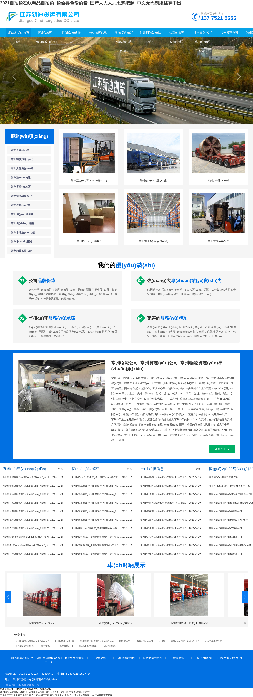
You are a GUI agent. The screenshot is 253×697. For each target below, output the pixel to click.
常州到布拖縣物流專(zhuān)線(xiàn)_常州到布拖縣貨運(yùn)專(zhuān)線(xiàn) (33, 554)
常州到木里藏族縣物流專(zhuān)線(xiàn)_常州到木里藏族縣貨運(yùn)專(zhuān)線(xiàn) (33, 477)
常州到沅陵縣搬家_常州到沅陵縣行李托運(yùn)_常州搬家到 (101, 545)
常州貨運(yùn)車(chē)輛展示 (115, 623)
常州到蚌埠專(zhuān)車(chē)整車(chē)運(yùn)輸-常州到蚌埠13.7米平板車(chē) (170, 494)
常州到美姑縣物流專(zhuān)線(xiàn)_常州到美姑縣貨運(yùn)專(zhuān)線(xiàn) (33, 494)
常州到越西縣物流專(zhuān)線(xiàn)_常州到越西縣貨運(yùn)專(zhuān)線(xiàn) (33, 511)
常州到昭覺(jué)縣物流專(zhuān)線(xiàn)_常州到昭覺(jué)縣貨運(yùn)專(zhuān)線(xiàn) (33, 537)
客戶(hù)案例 (204, 657)
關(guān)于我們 (152, 657)
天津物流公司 (47, 645)
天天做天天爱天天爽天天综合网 (15, 695)
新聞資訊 (178, 657)
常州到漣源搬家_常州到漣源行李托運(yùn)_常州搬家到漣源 (101, 511)
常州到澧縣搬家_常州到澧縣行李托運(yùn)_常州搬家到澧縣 (101, 494)
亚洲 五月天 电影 (58, 695)
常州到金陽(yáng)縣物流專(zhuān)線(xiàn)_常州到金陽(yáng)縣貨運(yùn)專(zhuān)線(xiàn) (33, 545)
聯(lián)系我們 (126, 657)
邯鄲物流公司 (110, 645)
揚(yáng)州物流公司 (25, 645)
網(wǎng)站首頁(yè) (22, 657)
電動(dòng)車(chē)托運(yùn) (185, 641)
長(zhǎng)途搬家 (74, 657)
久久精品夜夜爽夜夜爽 (101, 695)
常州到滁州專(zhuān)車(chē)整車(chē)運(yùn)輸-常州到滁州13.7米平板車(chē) (170, 554)
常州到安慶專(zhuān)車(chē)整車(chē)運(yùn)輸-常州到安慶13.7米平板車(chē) (170, 520)
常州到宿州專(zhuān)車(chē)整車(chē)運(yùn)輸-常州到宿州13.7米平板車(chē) (170, 528)
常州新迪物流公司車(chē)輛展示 (189, 623)
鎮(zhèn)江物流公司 (88, 645)
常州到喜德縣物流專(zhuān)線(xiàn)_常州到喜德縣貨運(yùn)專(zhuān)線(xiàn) (33, 528)
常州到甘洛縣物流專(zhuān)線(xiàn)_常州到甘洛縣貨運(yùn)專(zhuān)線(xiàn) (33, 503)
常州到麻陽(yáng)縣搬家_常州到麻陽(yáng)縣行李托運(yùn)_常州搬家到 (101, 528)
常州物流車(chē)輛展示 (42, 623)
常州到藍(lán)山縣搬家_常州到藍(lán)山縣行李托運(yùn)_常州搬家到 (101, 477)
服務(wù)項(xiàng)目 (230, 657)
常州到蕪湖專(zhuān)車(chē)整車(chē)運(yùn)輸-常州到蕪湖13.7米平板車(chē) (170, 486)
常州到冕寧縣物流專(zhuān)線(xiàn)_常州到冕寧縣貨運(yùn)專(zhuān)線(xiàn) (33, 520)
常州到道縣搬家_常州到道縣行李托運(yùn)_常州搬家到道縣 (101, 486)
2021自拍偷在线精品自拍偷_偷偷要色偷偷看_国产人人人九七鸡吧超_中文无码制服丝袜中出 (90, 2)
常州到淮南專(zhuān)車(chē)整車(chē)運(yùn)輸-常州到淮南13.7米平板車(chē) (170, 511)
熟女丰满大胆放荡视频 (78, 695)
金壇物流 (100, 657)
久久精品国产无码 (40, 695)
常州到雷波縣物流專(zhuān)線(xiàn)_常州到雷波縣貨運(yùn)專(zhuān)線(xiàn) (33, 486)
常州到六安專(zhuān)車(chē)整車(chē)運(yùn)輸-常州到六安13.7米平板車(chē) (170, 537)
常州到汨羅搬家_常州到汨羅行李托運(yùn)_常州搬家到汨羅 (101, 503)
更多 (60, 468)
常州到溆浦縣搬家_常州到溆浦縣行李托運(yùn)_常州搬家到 (101, 537)
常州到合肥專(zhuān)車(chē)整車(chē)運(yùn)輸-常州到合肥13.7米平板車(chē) (170, 477)
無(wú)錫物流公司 (213, 641)
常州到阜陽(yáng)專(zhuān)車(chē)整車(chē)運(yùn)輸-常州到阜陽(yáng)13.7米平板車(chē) (170, 503)
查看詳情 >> (222, 449)
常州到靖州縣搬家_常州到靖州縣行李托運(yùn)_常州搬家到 (101, 554)
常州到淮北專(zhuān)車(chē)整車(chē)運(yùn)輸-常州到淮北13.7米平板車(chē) (170, 545)
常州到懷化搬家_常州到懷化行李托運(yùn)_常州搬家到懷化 (101, 520)
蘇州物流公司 (66, 645)
